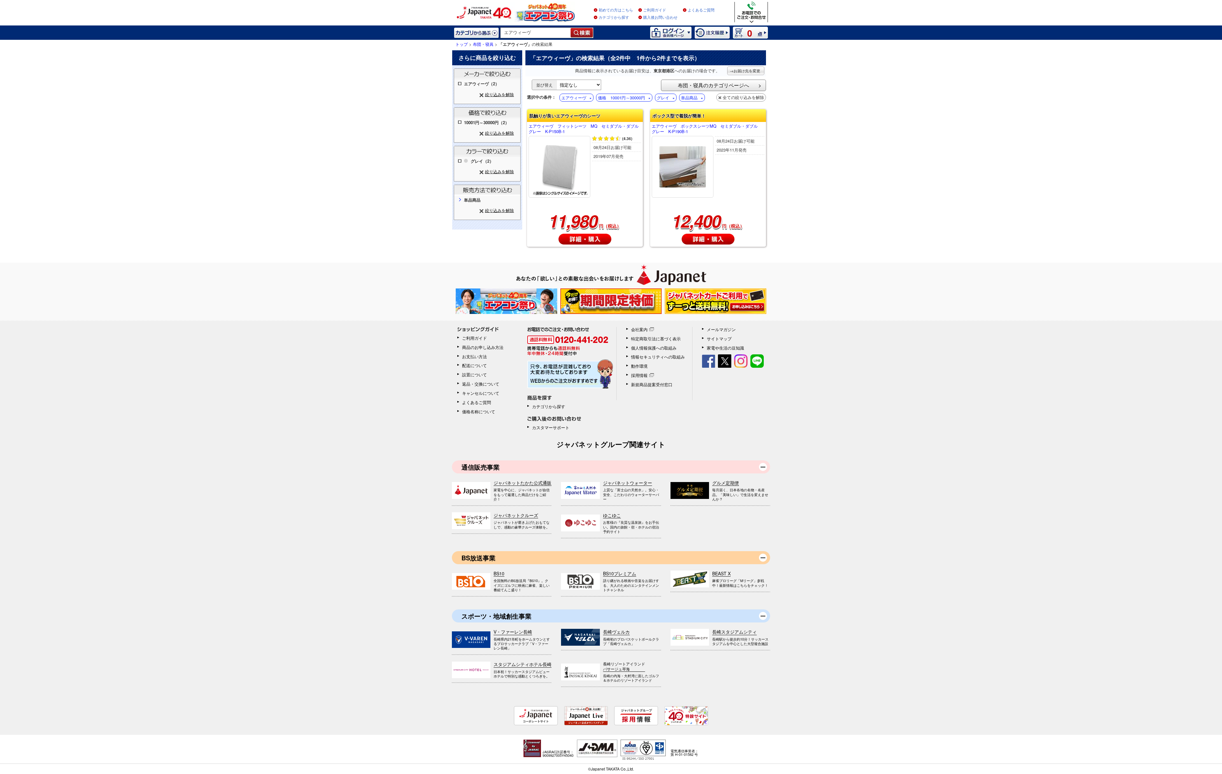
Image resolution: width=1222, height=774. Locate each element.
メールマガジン (721, 329)
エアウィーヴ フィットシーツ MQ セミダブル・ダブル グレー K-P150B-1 (585, 129)
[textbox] (536, 32)
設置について (474, 375)
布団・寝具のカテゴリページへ (713, 85)
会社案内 (639, 329)
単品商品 (689, 98)
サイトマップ (719, 339)
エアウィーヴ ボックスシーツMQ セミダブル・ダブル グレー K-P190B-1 (707, 129)
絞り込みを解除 (499, 94)
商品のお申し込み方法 (482, 347)
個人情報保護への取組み (654, 348)
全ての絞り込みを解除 (743, 97)
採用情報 (639, 375)
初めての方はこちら (616, 10)
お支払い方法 (474, 356)
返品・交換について (480, 384)
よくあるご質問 (701, 10)
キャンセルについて (480, 393)
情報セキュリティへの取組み (658, 357)
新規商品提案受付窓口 (651, 384)
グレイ (663, 98)
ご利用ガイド (654, 10)
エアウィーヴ (573, 98)
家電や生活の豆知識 (725, 348)
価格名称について (478, 411)
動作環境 (639, 366)
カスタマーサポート (550, 427)
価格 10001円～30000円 (621, 98)
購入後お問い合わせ (660, 17)
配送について (474, 365)
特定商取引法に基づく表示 (656, 339)
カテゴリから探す (614, 17)
